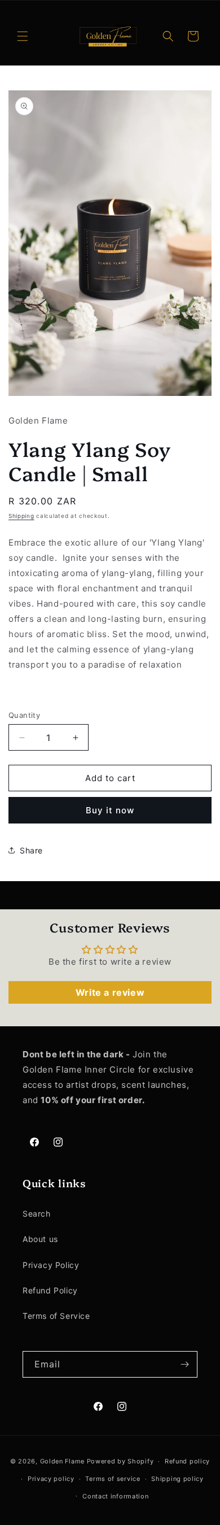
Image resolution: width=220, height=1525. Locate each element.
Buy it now (110, 810)
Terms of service (112, 1479)
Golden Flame (62, 1461)
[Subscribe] (184, 1364)
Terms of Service (56, 1316)
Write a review (110, 992)
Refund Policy (50, 1290)
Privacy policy (51, 1479)
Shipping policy (177, 1479)
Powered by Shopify (120, 1461)
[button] (22, 36)
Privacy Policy (51, 1265)
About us (40, 1239)
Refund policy (187, 1461)
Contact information (115, 1496)
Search (37, 1213)
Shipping (21, 515)
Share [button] (31, 850)
